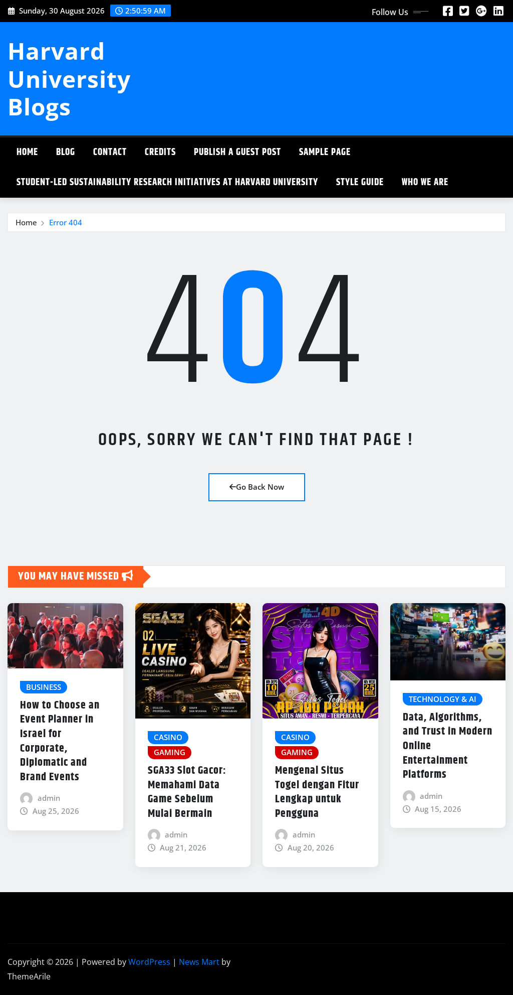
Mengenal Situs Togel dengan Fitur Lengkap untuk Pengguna (317, 792)
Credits (160, 152)
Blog (65, 152)
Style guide (360, 182)
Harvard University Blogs (69, 78)
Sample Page (325, 152)
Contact (110, 152)
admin (49, 798)
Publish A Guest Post (237, 152)
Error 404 (65, 222)
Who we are (425, 182)
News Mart (199, 961)
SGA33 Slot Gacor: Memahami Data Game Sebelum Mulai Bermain (187, 792)
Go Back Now (260, 487)
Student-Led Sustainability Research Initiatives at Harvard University (167, 182)
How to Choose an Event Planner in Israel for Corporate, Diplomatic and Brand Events (60, 741)
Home (27, 152)
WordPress (149, 961)
